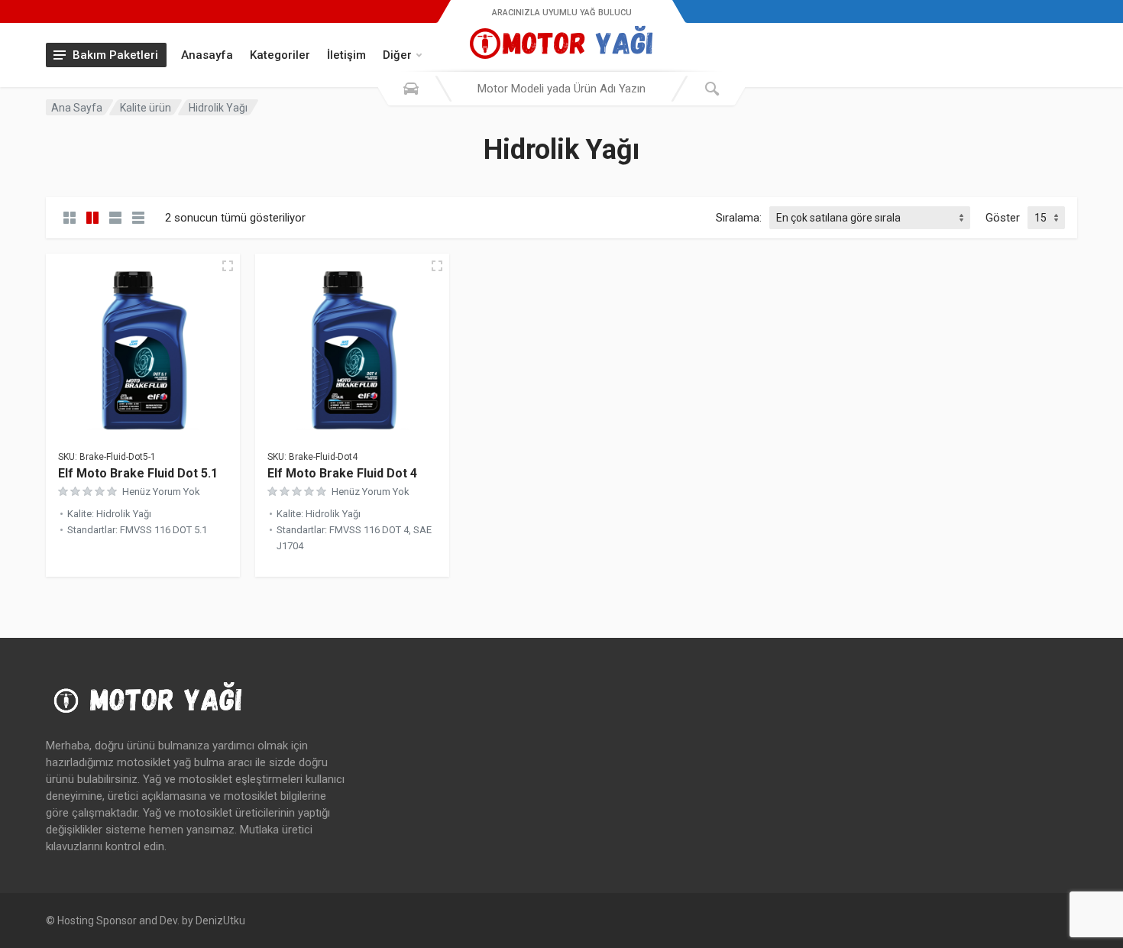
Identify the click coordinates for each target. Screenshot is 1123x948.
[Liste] (115, 217)
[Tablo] (138, 217)
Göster (1002, 218)
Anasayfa (207, 55)
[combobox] (561, 88)
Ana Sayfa (76, 108)
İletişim (346, 55)
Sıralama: (739, 218)
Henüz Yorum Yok (161, 491)
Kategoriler (280, 55)
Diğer (397, 55)
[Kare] (69, 217)
